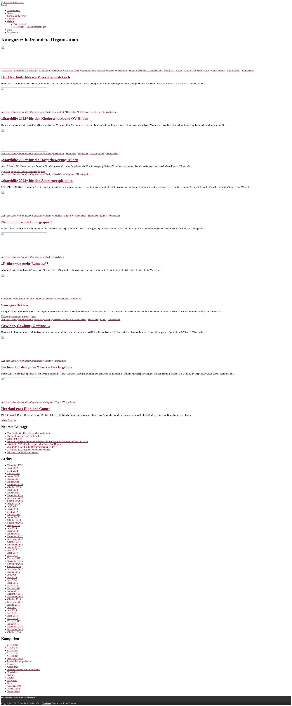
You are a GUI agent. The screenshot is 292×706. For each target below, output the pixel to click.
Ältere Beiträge (8, 420)
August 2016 (13, 572)
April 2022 (12, 468)
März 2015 (12, 618)
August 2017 (13, 547)
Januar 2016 (13, 591)
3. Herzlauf (19, 70)
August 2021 (13, 479)
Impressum (12, 32)
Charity (111, 70)
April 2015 (12, 615)
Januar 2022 (13, 476)
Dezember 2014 (15, 626)
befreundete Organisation (93, 70)
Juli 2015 (11, 607)
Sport (206, 70)
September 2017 (15, 544)
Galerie (10, 21)
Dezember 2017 (15, 536)
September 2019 (15, 501)
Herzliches (169, 70)
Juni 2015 (12, 610)
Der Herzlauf (19, 24)
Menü (4, 5)
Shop (9, 29)
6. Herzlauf (57, 70)
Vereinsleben (248, 70)
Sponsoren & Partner (17, 16)
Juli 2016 (11, 574)
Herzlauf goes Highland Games (25, 409)
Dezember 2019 (15, 495)
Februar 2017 (13, 558)
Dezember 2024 (15, 465)
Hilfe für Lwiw (14, 438)
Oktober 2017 (14, 542)
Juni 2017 (12, 550)
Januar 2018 (13, 533)
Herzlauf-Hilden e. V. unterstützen (145, 70)
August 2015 (13, 604)
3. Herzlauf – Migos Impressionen (29, 27)
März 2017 (12, 555)
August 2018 (13, 525)
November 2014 (15, 629)
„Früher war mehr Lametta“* (24, 264)
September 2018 (15, 522)
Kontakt (11, 18)
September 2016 (15, 569)
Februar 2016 (13, 588)
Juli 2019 (11, 506)
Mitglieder (197, 70)
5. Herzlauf (44, 70)
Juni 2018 (12, 528)
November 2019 (15, 498)
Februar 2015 (13, 621)
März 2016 (12, 585)
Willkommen (13, 10)
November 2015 (15, 596)
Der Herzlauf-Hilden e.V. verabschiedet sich (35, 77)
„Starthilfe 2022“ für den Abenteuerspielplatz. (37, 181)
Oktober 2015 (14, 599)
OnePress (46, 703)
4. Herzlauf (31, 70)
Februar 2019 (13, 514)
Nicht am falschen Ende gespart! (26, 222)
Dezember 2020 (15, 484)
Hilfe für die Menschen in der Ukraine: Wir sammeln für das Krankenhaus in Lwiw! (47, 441)
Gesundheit (121, 70)
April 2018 (12, 531)
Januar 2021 (13, 481)
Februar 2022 (13, 473)
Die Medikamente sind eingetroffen (24, 436)
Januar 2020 (13, 492)
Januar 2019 (13, 517)
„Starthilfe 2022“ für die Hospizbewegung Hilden (39, 160)
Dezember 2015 (15, 594)
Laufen (187, 70)
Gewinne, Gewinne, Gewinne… (25, 326)
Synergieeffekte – (14, 305)
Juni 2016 (12, 577)
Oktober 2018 (14, 520)
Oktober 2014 (14, 632)
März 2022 (12, 470)
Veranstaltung (233, 70)
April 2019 (12, 509)
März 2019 (12, 511)
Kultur (179, 70)
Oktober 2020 (14, 487)
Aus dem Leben (72, 70)
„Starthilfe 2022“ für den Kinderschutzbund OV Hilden (44, 118)
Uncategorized (218, 70)
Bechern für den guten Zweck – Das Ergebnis (36, 367)
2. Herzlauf (6, 70)
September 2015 (15, 602)
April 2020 (12, 490)
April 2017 (12, 552)
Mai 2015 (12, 613)
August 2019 (13, 503)
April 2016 (12, 583)
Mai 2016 (12, 580)
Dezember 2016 (15, 561)
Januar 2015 (13, 624)
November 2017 (15, 539)
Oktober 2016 (14, 566)
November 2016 (15, 563)
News (10, 13)
